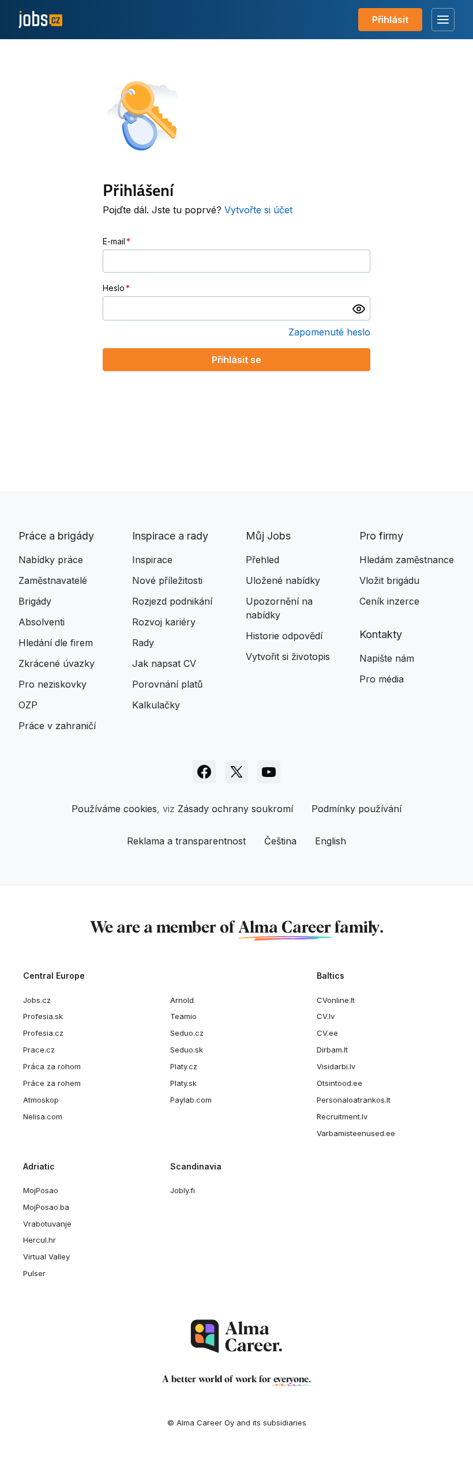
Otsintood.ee (339, 1083)
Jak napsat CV (164, 663)
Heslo (114, 288)
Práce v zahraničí (57, 725)
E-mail (114, 241)
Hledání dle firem (55, 642)
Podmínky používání (356, 808)
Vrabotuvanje (47, 1223)
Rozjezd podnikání (172, 601)
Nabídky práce (50, 559)
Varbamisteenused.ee (356, 1133)
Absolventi (41, 622)
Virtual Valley (46, 1256)
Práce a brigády (56, 536)
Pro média (381, 679)
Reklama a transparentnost (186, 841)
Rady (143, 642)
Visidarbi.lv (336, 1066)
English (330, 841)
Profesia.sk (43, 1016)
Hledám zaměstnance (406, 559)
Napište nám (386, 658)
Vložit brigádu (389, 580)
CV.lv (326, 1016)
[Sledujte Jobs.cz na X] (236, 771)
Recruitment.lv (342, 1116)
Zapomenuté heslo (329, 332)
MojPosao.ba (46, 1207)
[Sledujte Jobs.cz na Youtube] (268, 771)
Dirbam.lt (332, 1049)
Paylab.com (191, 1099)
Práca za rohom (52, 1066)
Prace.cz (39, 1049)
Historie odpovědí (284, 636)
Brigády (34, 601)
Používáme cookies (114, 808)
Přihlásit (390, 19)
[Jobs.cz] (40, 20)
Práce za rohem (52, 1083)
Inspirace (152, 559)
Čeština (280, 841)
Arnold (182, 1000)
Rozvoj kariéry (164, 622)
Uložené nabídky (283, 580)
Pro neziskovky (52, 684)
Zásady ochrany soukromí (235, 808)
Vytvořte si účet (258, 210)
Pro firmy (381, 536)
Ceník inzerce (389, 601)
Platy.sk (183, 1083)
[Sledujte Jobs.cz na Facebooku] (204, 771)
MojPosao (40, 1190)
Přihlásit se (236, 359)
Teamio (183, 1016)
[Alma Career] (236, 1336)
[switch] (358, 308)
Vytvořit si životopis (288, 656)
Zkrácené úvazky (56, 663)
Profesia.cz (43, 1033)
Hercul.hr (39, 1239)
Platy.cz (183, 1066)
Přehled (262, 559)
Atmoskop (41, 1099)
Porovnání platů (167, 684)
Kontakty (380, 634)
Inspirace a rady (170, 536)
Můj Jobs (268, 536)
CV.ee (327, 1033)
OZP (27, 705)
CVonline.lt (336, 1000)
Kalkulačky (156, 705)
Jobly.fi (182, 1190)
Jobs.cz (37, 1000)
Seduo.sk (186, 1049)
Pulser (34, 1273)
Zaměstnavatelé (52, 580)
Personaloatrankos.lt (354, 1099)
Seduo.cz (187, 1033)
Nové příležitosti (167, 580)
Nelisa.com (42, 1116)
